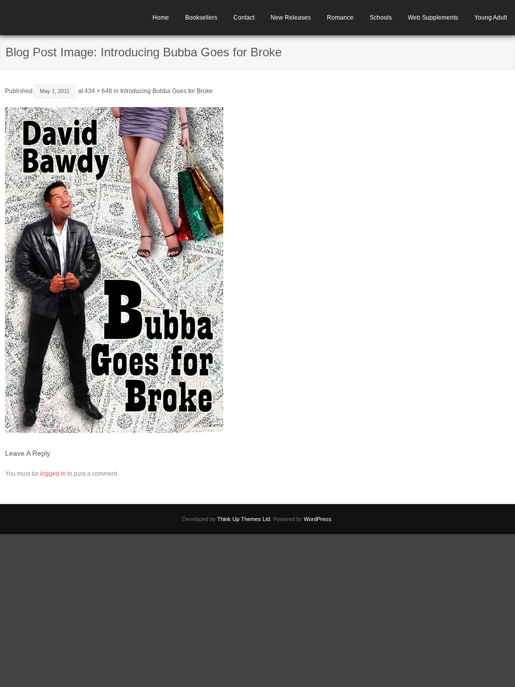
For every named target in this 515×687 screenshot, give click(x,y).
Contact (243, 17)
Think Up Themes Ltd (243, 519)
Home (160, 17)
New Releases (291, 17)
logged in (53, 473)
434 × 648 (98, 91)
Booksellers (201, 17)
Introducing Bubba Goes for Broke (166, 91)
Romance (340, 17)
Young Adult (490, 17)
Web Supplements (433, 17)
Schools (381, 17)
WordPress (317, 519)
